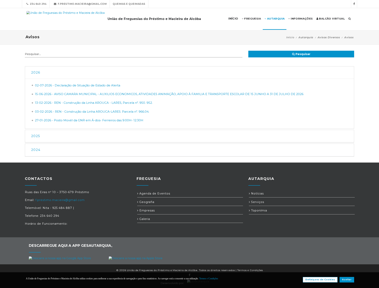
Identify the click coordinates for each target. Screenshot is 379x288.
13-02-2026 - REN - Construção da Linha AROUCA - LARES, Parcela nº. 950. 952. (94, 103)
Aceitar (347, 279)
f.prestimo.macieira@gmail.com (81, 3)
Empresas (146, 210)
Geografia (146, 202)
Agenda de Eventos (154, 193)
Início (290, 37)
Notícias (257, 193)
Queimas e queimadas (129, 3)
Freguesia (252, 18)
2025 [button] (35, 136)
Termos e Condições (250, 270)
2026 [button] (35, 72)
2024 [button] (35, 150)
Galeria (144, 219)
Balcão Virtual (331, 18)
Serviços (257, 202)
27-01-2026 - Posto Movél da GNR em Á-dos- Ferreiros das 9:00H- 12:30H (89, 120)
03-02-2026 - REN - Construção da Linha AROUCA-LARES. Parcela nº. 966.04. (92, 111)
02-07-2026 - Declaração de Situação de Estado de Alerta (77, 85)
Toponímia (258, 210)
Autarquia (275, 18)
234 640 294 (37, 3)
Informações (301, 18)
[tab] (189, 72)
